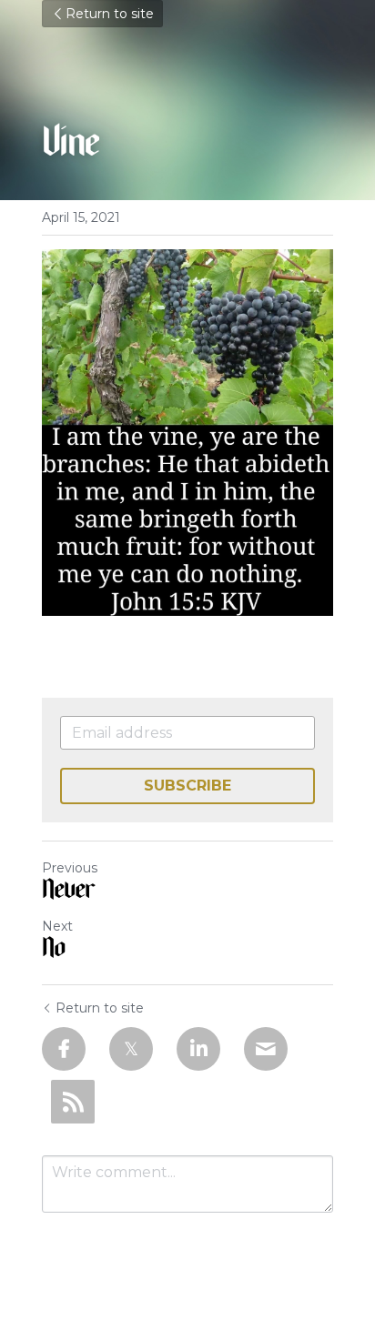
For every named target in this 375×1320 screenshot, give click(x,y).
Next (57, 926)
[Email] (266, 1049)
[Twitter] (131, 1049)
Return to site (110, 13)
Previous (69, 868)
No (53, 951)
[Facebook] (64, 1049)
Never (68, 892)
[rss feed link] (73, 1102)
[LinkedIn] (198, 1049)
